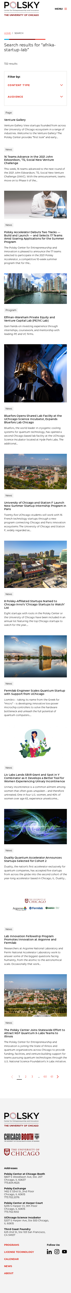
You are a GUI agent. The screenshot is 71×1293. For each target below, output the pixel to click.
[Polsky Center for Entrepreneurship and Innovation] (26, 8)
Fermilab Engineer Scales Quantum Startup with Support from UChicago (34, 692)
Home (7, 33)
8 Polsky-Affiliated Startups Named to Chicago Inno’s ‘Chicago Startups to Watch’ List (34, 604)
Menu (59, 8)
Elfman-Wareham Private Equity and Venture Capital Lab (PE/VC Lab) (29, 319)
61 (52, 1076)
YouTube (64, 1251)
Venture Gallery (15, 119)
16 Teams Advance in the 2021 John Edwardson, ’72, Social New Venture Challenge (29, 160)
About (8, 1273)
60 (45, 1076)
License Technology (19, 1252)
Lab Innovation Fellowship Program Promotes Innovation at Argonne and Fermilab (30, 939)
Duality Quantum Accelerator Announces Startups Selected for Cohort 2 (33, 859)
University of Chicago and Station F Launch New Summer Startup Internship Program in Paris (35, 506)
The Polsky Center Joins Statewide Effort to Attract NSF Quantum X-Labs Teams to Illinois (34, 1033)
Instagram (56, 1251)
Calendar (11, 1259)
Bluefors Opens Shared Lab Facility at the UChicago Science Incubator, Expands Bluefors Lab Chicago (33, 419)
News (8, 1266)
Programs (11, 1244)
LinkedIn (49, 1251)
